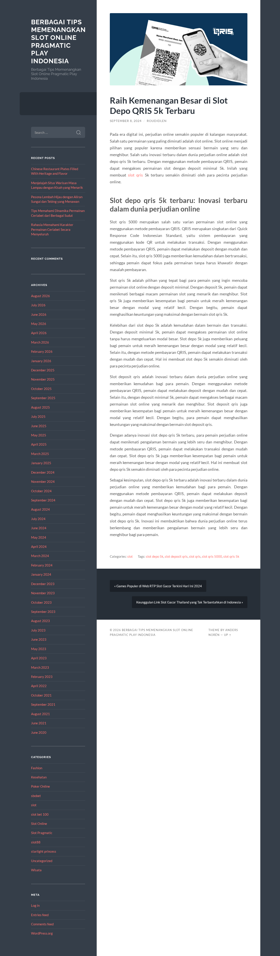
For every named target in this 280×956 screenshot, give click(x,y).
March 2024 (40, 556)
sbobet (36, 796)
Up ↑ (227, 635)
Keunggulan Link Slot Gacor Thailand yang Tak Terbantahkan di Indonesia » (189, 602)
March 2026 (40, 342)
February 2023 (41, 677)
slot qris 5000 (212, 556)
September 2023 (43, 612)
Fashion (36, 768)
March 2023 (40, 667)
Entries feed (40, 915)
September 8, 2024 (126, 121)
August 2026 (40, 296)
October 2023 (41, 602)
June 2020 (38, 732)
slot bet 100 (40, 814)
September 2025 (43, 398)
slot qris (135, 175)
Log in (35, 905)
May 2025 (38, 435)
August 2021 (40, 714)
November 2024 (43, 481)
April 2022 (39, 686)
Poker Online (40, 786)
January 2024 (41, 574)
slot (34, 805)
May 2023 (38, 649)
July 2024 (38, 519)
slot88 (35, 842)
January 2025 (41, 463)
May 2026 (38, 324)
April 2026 (39, 333)
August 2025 (40, 407)
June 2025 (38, 426)
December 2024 (42, 472)
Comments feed (42, 924)
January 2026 (41, 361)
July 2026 (38, 305)
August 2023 (40, 621)
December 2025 (42, 370)
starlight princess (43, 851)
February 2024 (41, 565)
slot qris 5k (231, 556)
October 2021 (41, 695)
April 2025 (39, 444)
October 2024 (41, 491)
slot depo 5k (154, 556)
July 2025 (38, 416)
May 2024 (38, 537)
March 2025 (40, 454)
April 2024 (39, 547)
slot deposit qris (176, 556)
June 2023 (38, 639)
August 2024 (40, 509)
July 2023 (38, 630)
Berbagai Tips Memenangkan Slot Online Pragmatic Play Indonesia (58, 41)
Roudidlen (157, 121)
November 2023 (43, 593)
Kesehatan (39, 777)
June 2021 (38, 723)
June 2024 (38, 528)
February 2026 (41, 351)
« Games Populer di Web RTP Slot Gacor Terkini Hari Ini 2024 (158, 586)
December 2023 (42, 584)
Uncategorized (41, 861)
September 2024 (43, 500)
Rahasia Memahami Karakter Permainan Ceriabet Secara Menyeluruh (52, 229)
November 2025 (43, 379)
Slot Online (39, 823)
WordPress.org (42, 933)
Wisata (36, 870)
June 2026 (38, 314)
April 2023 (39, 658)
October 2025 (41, 389)
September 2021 (43, 704)
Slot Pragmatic (41, 833)
